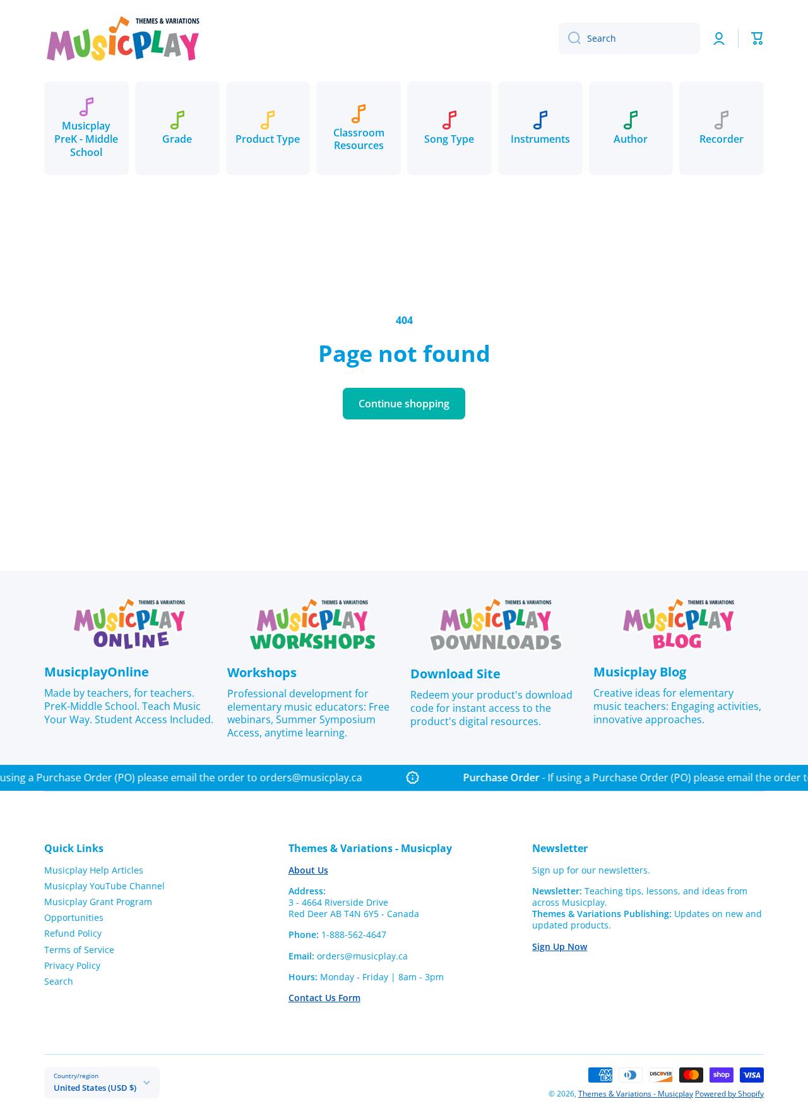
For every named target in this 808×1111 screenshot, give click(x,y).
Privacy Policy (72, 965)
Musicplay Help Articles (93, 870)
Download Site (455, 673)
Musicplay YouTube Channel (104, 886)
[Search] (570, 38)
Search (58, 981)
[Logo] (123, 38)
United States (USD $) (95, 1087)
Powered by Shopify (729, 1093)
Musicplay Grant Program (98, 902)
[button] (757, 38)
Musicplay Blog (639, 671)
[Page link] (129, 623)
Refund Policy (73, 933)
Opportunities (74, 917)
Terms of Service (79, 950)
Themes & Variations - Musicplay (635, 1093)
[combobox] (629, 38)
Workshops (262, 672)
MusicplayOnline (96, 671)
